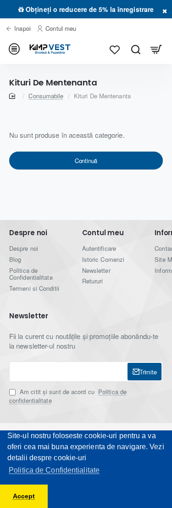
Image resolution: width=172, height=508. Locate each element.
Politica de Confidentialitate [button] (54, 470)
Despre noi (28, 233)
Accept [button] (24, 496)
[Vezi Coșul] (156, 49)
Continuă (86, 160)
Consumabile (45, 95)
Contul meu (103, 233)
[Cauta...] (135, 49)
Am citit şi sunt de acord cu (68, 396)
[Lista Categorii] (16, 49)
